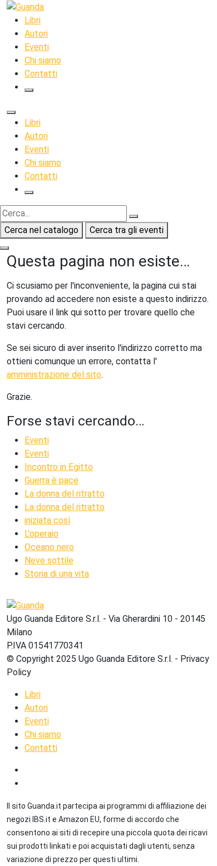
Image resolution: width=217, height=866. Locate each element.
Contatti (40, 73)
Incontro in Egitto (58, 467)
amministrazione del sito (54, 374)
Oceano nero (49, 547)
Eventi (36, 47)
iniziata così (47, 520)
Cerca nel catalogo (41, 230)
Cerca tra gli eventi (127, 230)
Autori (36, 33)
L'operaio (41, 533)
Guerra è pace (51, 480)
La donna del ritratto (64, 493)
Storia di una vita (56, 573)
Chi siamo (42, 60)
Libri (32, 20)
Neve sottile (48, 560)
